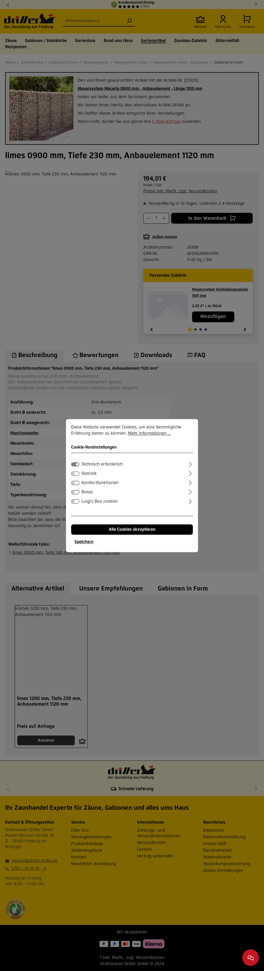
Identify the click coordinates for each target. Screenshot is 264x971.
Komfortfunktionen (100, 483)
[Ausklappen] (190, 463)
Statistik (89, 473)
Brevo (87, 492)
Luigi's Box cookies (99, 501)
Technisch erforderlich (102, 464)
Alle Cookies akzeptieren (132, 529)
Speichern (84, 542)
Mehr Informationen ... (149, 433)
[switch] (75, 473)
